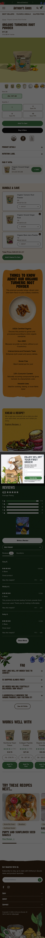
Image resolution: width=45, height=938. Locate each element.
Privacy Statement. (32, 481)
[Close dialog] (43, 456)
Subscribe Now (33, 478)
